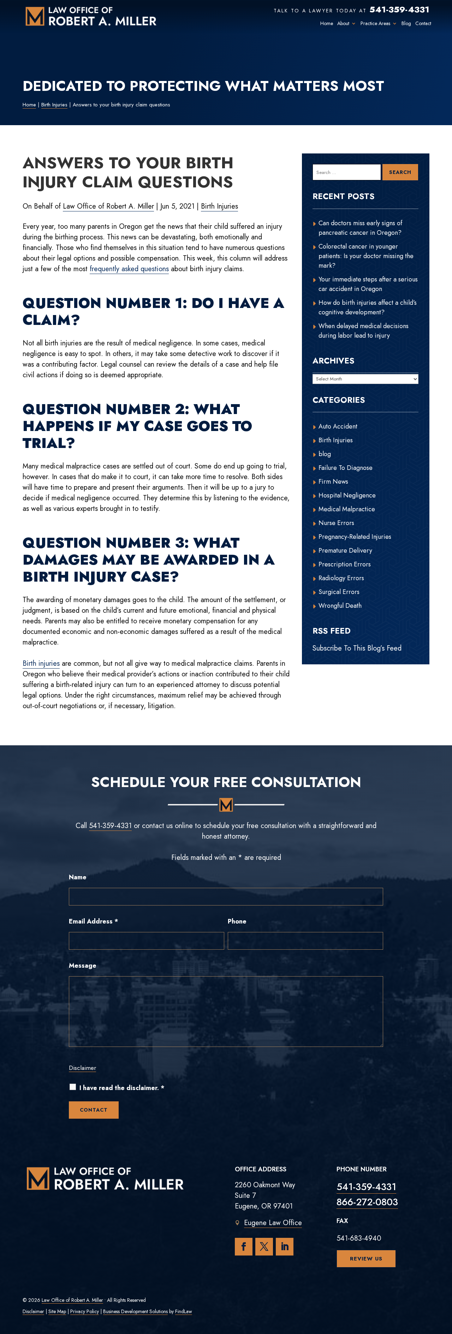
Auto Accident (338, 426)
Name (78, 877)
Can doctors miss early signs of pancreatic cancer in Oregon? (360, 228)
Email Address (93, 921)
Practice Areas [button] (375, 23)
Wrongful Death (340, 605)
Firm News (333, 481)
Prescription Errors (345, 564)
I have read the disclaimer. (122, 1088)
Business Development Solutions (135, 1311)
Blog (406, 23)
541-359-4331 (399, 9)
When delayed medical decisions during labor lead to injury (364, 330)
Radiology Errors (341, 578)
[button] (445, 1283)
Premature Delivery (345, 550)
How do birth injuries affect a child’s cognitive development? (368, 307)
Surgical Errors (339, 591)
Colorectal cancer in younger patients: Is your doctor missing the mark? (366, 256)
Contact (423, 23)
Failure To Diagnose (346, 467)
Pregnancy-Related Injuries (355, 536)
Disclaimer (82, 1068)
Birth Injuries (219, 206)
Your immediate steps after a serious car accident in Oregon (368, 284)
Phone (237, 921)
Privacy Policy (84, 1311)
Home (326, 23)
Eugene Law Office (273, 1223)
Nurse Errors (336, 523)
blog (325, 454)
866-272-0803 (367, 1202)
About (343, 23)
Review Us (366, 1259)
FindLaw (183, 1311)
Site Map (57, 1311)
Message (82, 965)
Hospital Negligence (347, 495)
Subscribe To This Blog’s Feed (357, 648)
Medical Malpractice (347, 509)
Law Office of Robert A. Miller (108, 206)
